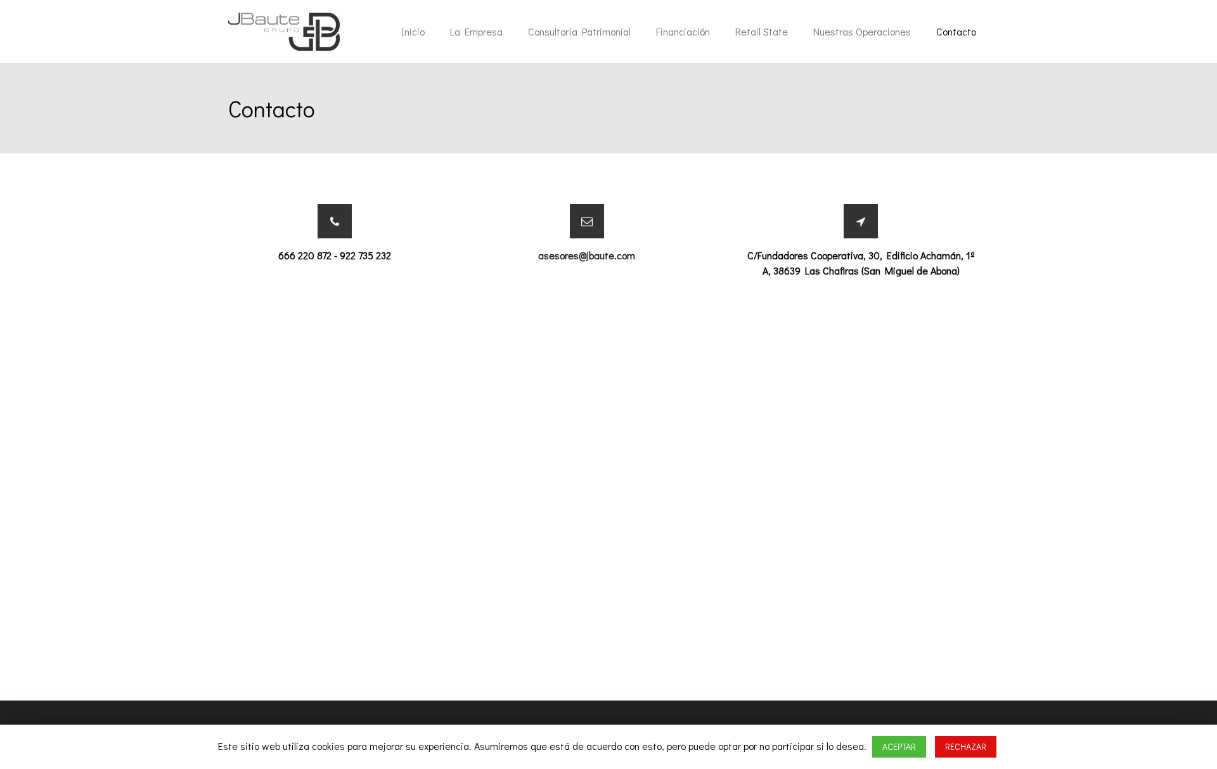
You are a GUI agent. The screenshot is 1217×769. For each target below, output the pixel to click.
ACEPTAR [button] (899, 746)
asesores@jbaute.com (586, 255)
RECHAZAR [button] (965, 746)
